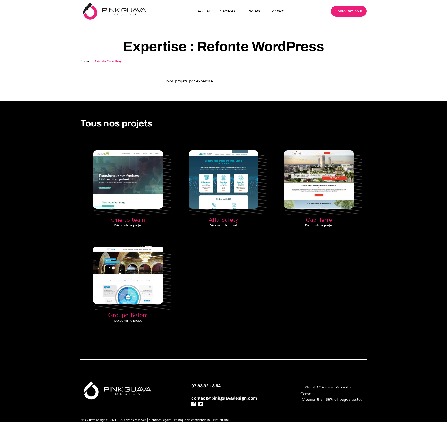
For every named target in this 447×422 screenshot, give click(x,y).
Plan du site (221, 420)
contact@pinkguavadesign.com (224, 398)
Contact (276, 11)
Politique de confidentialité (192, 420)
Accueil (204, 11)
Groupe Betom (128, 315)
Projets (253, 11)
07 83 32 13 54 (206, 386)
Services (227, 11)
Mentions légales (160, 420)
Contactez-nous (349, 11)
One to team (128, 219)
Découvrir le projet (128, 225)
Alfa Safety (223, 219)
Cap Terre (319, 219)
